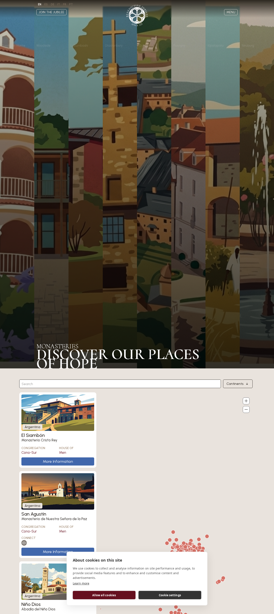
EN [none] (39, 4)
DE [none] (52, 4)
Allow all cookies (104, 595)
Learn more (81, 583)
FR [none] (64, 4)
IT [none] (58, 4)
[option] (46, 4)
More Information (58, 461)
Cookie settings (170, 595)
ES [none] (46, 4)
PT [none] (71, 4)
